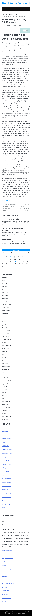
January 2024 (5, 333)
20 (15, 261)
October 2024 (5, 307)
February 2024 (6, 331)
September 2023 (6, 345)
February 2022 (6, 401)
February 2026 (6, 295)
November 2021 (6, 410)
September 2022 (6, 381)
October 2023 (5, 342)
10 (2, 259)
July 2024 (4, 316)
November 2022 (6, 375)
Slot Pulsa (4, 508)
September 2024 (6, 310)
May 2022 (4, 392)
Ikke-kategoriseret (6, 200)
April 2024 (4, 325)
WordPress (24, 613)
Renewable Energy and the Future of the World (15, 535)
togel (3, 524)
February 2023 (6, 366)
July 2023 (4, 351)
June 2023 (4, 354)
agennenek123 (17, 25)
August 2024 (5, 313)
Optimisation (6, 239)
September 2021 (6, 416)
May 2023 (4, 357)
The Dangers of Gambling (11, 219)
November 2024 (6, 304)
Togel (3, 442)
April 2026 (4, 289)
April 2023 (4, 360)
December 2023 (6, 336)
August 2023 (5, 348)
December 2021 (6, 407)
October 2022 (5, 378)
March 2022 (5, 398)
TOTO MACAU (5, 446)
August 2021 (5, 419)
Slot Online (5, 521)
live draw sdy (5, 590)
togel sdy (4, 601)
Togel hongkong (6, 438)
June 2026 (4, 283)
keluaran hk (5, 435)
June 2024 (4, 319)
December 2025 (6, 301)
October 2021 (5, 413)
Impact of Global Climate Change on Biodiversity (15, 541)
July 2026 (4, 280)
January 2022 (5, 404)
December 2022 (6, 372)
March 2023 (5, 363)
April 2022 (4, 395)
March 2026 (5, 292)
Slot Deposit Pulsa (7, 453)
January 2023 (5, 369)
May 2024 (4, 322)
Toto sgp (4, 427)
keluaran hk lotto (6, 598)
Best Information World (16, 3)
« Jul (3, 270)
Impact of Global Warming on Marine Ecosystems (16, 538)
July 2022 (4, 387)
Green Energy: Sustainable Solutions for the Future (16, 532)
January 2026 (5, 298)
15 (23, 259)
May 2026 (4, 286)
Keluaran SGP (5, 431)
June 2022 (4, 389)
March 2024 (5, 328)
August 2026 (5, 277)
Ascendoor (12, 613)
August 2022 (5, 384)
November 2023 (6, 339)
